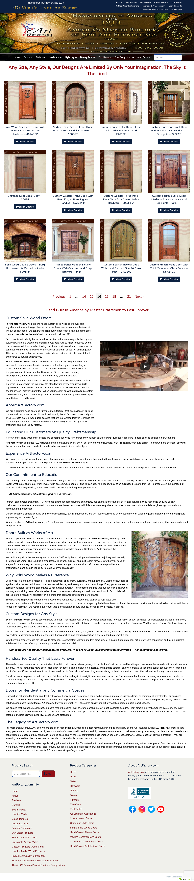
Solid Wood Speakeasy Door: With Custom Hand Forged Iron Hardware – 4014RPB (25, 130)
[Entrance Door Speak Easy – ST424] (25, 171)
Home (16, 57)
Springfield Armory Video (25, 842)
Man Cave (142, 57)
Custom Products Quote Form (28, 846)
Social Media (18, 809)
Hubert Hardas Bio (175, 6)
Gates (39, 57)
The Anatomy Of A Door (24, 837)
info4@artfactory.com (174, 877)
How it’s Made (19, 814)
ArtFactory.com (136, 772)
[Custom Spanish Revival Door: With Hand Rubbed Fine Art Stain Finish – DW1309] (121, 240)
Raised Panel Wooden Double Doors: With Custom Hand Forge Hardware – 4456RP (73, 268)
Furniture (103, 57)
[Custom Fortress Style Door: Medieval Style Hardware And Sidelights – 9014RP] (169, 171)
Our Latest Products (22, 832)
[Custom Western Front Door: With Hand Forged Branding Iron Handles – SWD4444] (73, 171)
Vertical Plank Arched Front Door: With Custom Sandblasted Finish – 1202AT (72, 130)
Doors (27, 57)
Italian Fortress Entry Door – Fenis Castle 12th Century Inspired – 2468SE (121, 130)
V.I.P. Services (177, 2)
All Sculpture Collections (83, 813)
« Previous (57, 296)
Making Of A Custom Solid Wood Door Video (35, 860)
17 (107, 296)
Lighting (69, 57)
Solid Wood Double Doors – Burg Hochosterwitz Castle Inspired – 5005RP (25, 268)
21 (129, 296)
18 (114, 296)
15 (91, 296)
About (118, 2)
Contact (16, 805)
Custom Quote (176, 9)
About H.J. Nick (20, 823)
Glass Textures (20, 819)
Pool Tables (76, 809)
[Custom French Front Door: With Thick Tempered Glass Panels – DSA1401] (169, 240)
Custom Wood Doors (81, 818)
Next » (139, 296)
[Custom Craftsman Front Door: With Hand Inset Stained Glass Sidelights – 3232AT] (169, 102)
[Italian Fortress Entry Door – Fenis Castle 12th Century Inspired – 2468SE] (121, 102)
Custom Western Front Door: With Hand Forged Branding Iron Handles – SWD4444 (73, 199)
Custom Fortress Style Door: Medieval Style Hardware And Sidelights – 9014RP (169, 199)
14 (84, 296)
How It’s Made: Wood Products (28, 851)
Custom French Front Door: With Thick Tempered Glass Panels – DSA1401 (169, 268)
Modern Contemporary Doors (85, 837)
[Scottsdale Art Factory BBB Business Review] (139, 792)
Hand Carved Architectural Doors (87, 846)
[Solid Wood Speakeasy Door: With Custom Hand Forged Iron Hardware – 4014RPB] (25, 102)
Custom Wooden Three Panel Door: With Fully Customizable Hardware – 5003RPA (121, 199)
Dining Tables (87, 57)
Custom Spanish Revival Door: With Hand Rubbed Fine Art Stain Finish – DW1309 (121, 268)
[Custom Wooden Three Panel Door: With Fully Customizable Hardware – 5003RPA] (121, 171)
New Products (131, 2)
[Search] (180, 56)
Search (48, 773)
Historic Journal (160, 2)
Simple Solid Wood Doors (83, 827)
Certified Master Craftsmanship (127, 6)
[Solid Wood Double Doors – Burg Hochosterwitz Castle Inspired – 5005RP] (25, 240)
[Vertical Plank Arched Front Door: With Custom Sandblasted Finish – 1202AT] (73, 102)
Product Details (25, 141)
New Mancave (145, 2)
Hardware (53, 57)
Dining (73, 795)
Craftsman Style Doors (82, 823)
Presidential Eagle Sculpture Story (154, 9)
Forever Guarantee (22, 828)
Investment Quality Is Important (28, 856)
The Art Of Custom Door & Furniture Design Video (38, 865)
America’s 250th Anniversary (154, 6)
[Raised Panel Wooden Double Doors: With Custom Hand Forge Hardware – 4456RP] (73, 240)
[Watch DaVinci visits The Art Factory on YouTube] (46, 8)
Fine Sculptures (123, 57)
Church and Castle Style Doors (86, 841)
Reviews (16, 800)
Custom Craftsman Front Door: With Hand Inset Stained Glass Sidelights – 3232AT (169, 130)
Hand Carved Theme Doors (84, 832)
